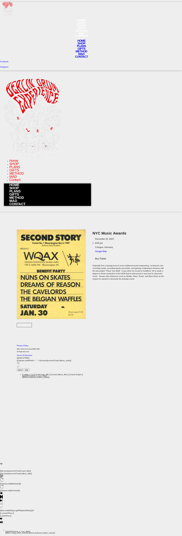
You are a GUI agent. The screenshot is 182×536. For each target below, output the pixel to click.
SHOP (81, 43)
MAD (81, 54)
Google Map (101, 251)
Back (24, 325)
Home (81, 40)
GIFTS (81, 48)
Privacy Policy (22, 346)
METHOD (81, 51)
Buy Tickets (100, 259)
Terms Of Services (24, 355)
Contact (81, 36)
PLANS (81, 46)
